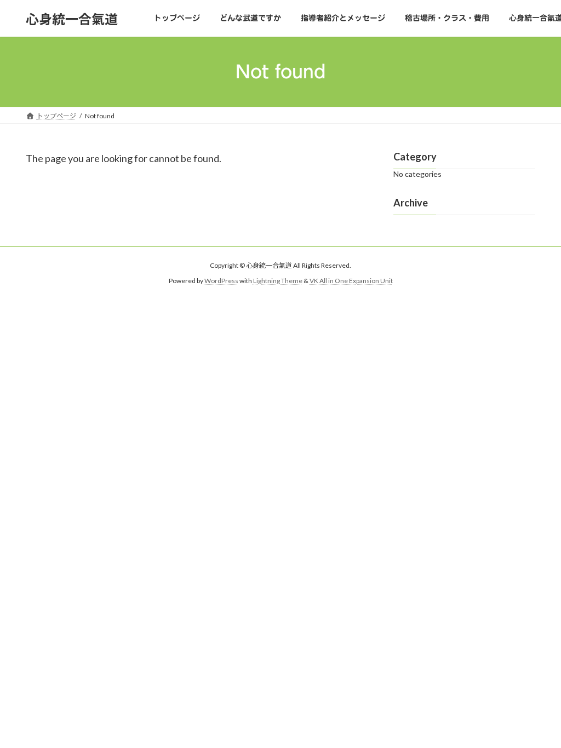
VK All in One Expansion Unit (351, 281)
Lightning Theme (277, 281)
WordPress (221, 281)
